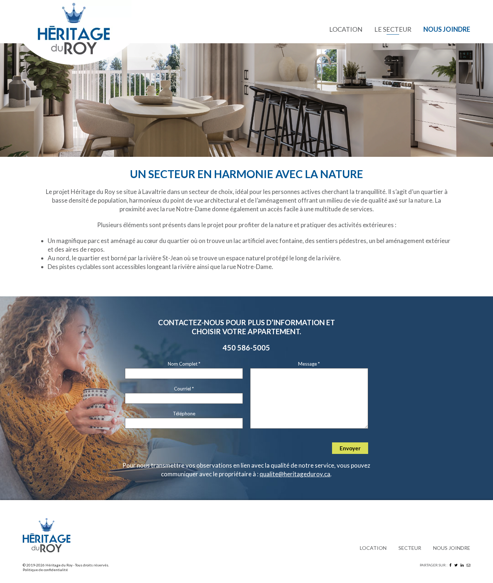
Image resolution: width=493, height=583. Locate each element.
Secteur (409, 548)
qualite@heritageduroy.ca (294, 474)
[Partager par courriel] (468, 565)
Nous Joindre (446, 29)
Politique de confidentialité (45, 569)
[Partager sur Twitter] (456, 565)
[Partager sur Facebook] (450, 565)
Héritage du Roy (59, 565)
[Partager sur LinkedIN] (462, 565)
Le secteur (392, 29)
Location (345, 29)
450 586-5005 (246, 347)
